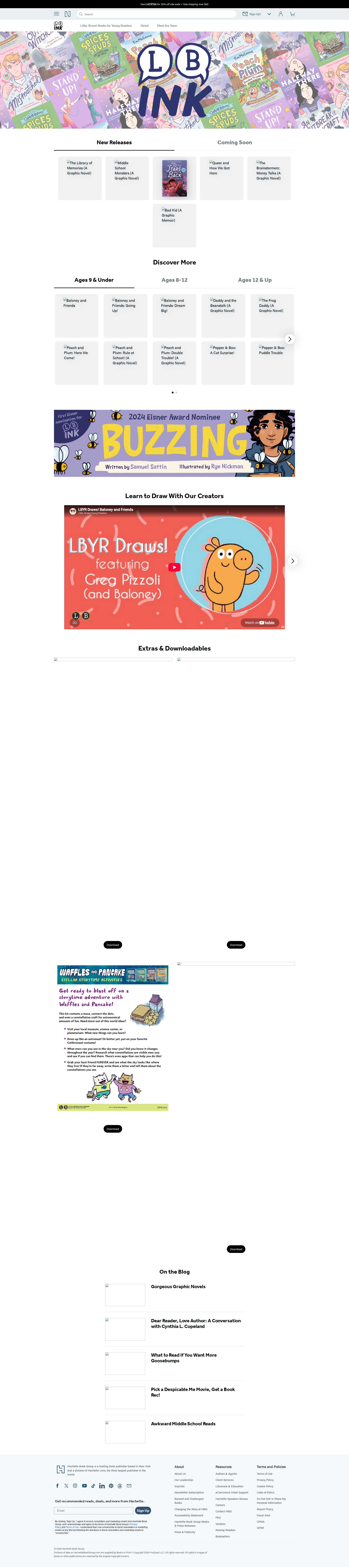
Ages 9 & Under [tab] (94, 279)
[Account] (281, 14)
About (145, 26)
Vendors (220, 1524)
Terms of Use (264, 1473)
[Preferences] (269, 14)
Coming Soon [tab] (234, 142)
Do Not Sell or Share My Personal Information (271, 1501)
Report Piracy (265, 1509)
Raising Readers (225, 1530)
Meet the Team (167, 26)
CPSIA (260, 1521)
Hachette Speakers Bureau (232, 1499)
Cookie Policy (265, 1486)
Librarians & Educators (229, 1486)
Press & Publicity (184, 1532)
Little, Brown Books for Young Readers (106, 26)
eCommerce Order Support (232, 1492)
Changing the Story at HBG (190, 1509)
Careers (220, 1505)
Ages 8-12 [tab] (175, 279)
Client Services (225, 1480)
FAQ (218, 1517)
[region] (174, 339)
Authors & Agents (226, 1473)
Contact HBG (224, 1511)
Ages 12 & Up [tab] (255, 279)
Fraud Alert (263, 1515)
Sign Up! (255, 14)
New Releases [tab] (114, 142)
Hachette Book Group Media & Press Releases (191, 1524)
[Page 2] (176, 392)
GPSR (260, 1528)
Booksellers (223, 1536)
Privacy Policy (265, 1480)
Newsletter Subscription (189, 1492)
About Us (180, 1473)
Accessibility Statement (188, 1515)
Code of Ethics (265, 1492)
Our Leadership (183, 1480)
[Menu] (56, 13)
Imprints (179, 1486)
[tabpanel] (174, 205)
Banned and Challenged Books (189, 1501)
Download (113, 945)
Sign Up (143, 1510)
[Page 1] (172, 392)
